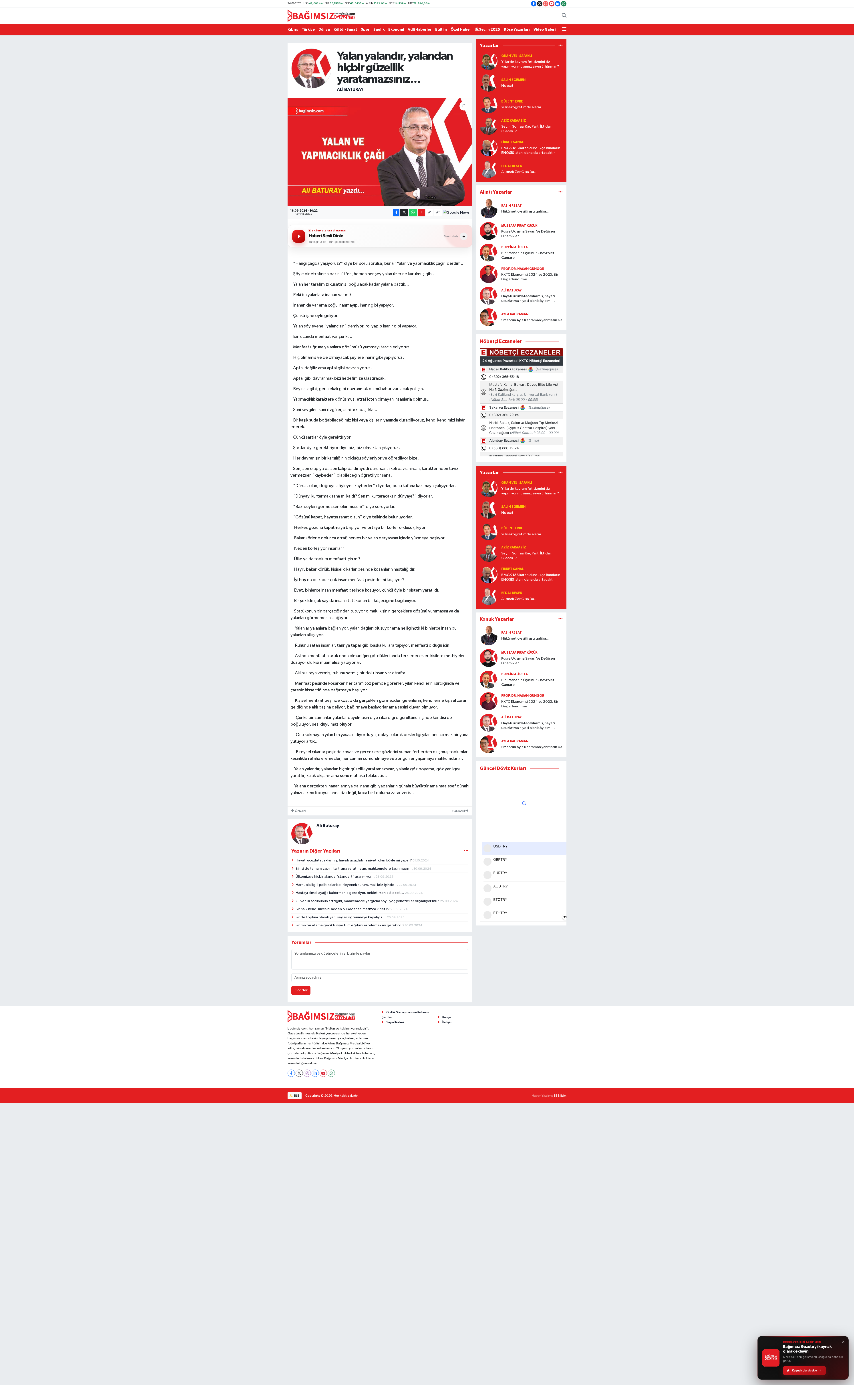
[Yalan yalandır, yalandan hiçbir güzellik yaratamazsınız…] (380, 152)
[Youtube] (323, 1073)
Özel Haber (461, 29)
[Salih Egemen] (488, 83)
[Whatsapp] (331, 1073)
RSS (297, 1095)
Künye (446, 1017)
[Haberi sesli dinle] (298, 236)
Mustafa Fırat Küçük (519, 225)
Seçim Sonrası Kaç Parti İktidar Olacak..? (526, 129)
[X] (299, 1073)
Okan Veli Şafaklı (516, 56)
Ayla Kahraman (514, 314)
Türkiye (308, 29)
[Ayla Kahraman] (488, 317)
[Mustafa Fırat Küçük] (488, 231)
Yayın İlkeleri (395, 1022)
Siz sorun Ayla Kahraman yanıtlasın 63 (531, 320)
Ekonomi (396, 29)
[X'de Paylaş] (404, 212)
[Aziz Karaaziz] (488, 126)
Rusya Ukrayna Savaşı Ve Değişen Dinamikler (528, 234)
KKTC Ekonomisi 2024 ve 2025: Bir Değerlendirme (529, 277)
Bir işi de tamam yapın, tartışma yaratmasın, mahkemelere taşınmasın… (354, 869)
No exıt (507, 86)
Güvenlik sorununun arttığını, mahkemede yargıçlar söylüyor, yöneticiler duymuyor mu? (368, 901)
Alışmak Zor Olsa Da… (519, 172)
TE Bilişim (560, 1095)
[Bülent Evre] (488, 104)
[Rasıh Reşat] (488, 209)
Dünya (324, 29)
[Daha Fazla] (421, 212)
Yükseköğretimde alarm (521, 107)
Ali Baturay (350, 89)
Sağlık (379, 29)
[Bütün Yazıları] (466, 851)
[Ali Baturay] (311, 68)
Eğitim (441, 29)
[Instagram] (307, 1073)
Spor (365, 29)
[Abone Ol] (456, 212)
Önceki (300, 811)
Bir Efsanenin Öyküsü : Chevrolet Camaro (527, 255)
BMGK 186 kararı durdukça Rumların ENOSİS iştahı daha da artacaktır (530, 150)
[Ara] (564, 16)
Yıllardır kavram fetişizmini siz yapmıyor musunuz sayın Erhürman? (530, 64)
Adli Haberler (419, 29)
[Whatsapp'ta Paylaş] (413, 212)
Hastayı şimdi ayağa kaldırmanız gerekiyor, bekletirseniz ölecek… (350, 893)
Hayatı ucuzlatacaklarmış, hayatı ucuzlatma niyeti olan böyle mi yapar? (354, 860)
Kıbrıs (293, 29)
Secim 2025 (489, 29)
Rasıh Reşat (511, 205)
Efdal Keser (511, 166)
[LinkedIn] (315, 1073)
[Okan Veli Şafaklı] (488, 61)
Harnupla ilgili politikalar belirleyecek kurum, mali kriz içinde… (347, 885)
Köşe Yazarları (517, 29)
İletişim (447, 1022)
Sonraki (458, 811)
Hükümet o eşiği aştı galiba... (525, 211)
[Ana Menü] (564, 29)
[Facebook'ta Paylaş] (396, 212)
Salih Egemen (513, 80)
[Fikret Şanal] (488, 147)
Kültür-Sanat (345, 29)
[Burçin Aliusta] (488, 252)
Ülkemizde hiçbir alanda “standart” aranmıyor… (335, 877)
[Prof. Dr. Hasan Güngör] (488, 274)
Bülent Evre (512, 101)
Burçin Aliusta (514, 247)
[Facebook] (291, 1073)
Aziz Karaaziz (513, 120)
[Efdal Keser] (488, 169)
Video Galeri (545, 29)
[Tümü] (560, 46)
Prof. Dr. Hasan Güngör (522, 269)
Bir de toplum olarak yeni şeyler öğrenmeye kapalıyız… (341, 917)
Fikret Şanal (512, 142)
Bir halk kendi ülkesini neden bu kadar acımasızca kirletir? (343, 909)
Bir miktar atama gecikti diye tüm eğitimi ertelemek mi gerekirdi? (350, 925)
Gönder (301, 990)
